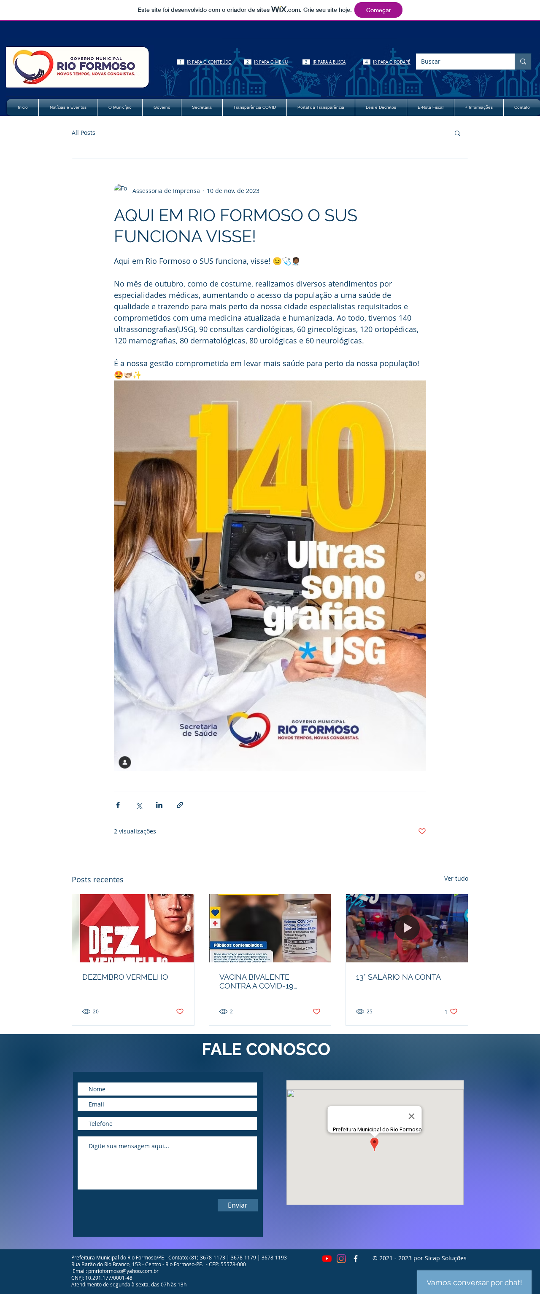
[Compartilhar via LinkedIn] (159, 805)
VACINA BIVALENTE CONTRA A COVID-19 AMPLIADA (256, 981)
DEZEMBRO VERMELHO (125, 977)
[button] (458, 132)
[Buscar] (523, 62)
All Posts (83, 133)
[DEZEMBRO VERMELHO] (133, 928)
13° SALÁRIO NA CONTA (398, 977)
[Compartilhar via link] (180, 805)
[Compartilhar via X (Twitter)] (139, 805)
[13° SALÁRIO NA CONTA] (407, 928)
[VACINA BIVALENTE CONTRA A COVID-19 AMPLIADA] (270, 928)
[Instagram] (341, 1258)
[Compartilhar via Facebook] (118, 805)
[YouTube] (327, 1258)
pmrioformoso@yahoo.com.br (123, 1270)
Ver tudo (456, 878)
